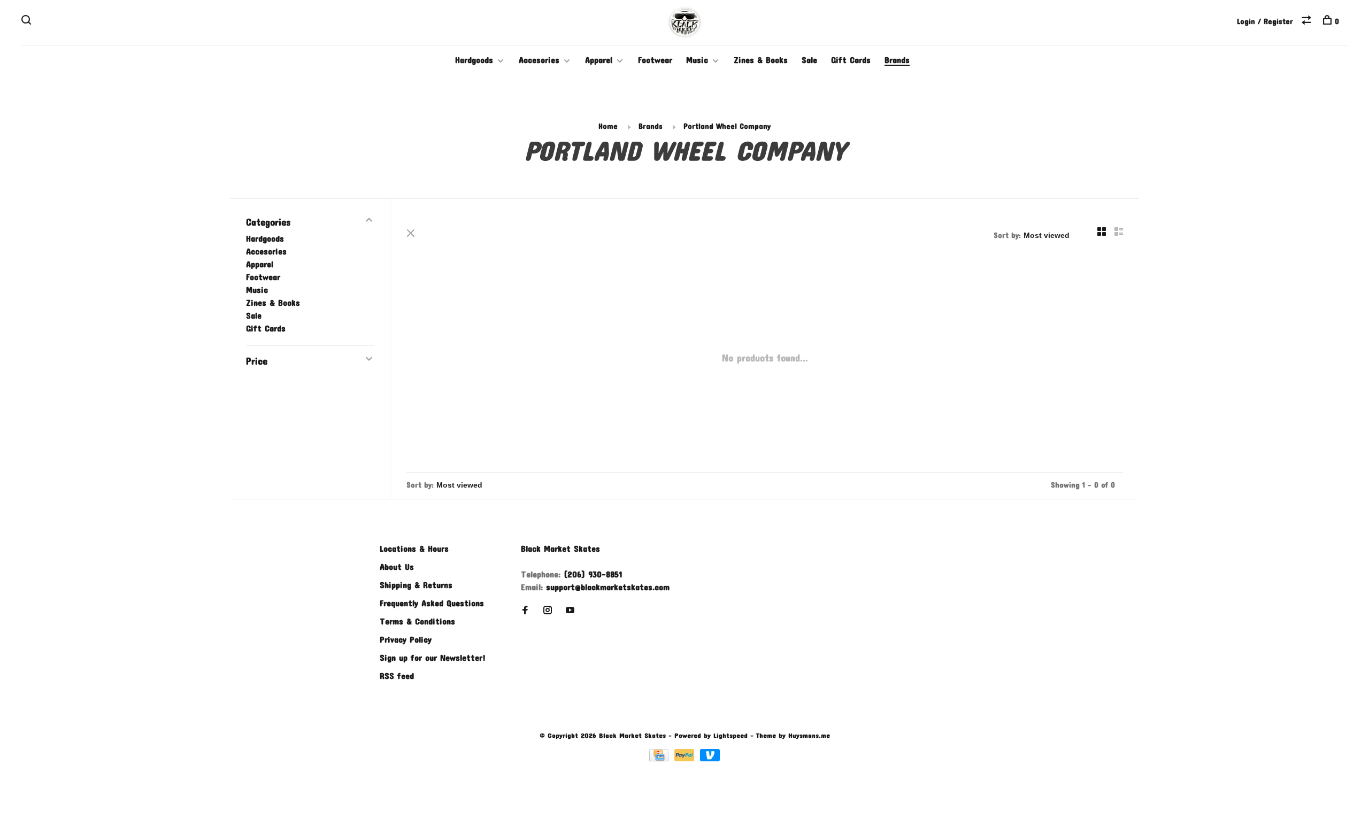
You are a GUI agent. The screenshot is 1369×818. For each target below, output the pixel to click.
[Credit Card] (660, 758)
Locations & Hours (414, 548)
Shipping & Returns (416, 585)
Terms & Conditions (417, 621)
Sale (809, 60)
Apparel (598, 60)
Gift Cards (851, 60)
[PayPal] (685, 758)
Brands (897, 60)
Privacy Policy (406, 639)
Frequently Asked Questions (432, 603)
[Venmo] (710, 758)
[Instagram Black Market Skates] (547, 610)
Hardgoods (474, 60)
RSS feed (397, 675)
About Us (397, 566)
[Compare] (1308, 21)
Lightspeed (730, 735)
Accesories (539, 60)
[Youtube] (570, 610)
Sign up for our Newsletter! (433, 657)
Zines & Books (761, 60)
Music (697, 60)
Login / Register (1265, 21)
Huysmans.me (809, 735)
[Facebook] (525, 610)
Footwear (655, 60)
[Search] (27, 21)
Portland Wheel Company (727, 125)
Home (608, 125)
